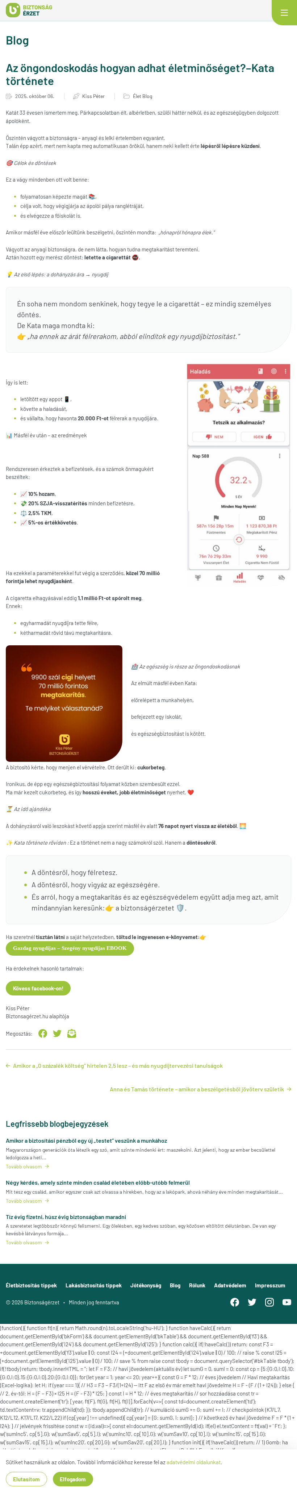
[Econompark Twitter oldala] (252, 1302)
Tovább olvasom (24, 1166)
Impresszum (270, 1285)
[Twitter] (57, 1033)
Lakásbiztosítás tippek (94, 1285)
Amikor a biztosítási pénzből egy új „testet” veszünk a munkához (86, 1140)
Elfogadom (73, 1479)
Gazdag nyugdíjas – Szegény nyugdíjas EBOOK (70, 948)
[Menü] (284, 12)
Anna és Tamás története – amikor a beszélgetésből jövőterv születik (197, 1089)
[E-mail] (71, 1033)
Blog (175, 1285)
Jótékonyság (145, 1285)
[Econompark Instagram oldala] (269, 1302)
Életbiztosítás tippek (31, 1285)
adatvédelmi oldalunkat (194, 1462)
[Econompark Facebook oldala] (234, 1302)
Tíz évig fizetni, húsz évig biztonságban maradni (66, 1216)
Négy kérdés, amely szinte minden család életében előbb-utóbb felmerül (98, 1182)
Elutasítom (26, 1479)
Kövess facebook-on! (38, 988)
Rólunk (197, 1285)
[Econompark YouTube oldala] (287, 1302)
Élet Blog (142, 96)
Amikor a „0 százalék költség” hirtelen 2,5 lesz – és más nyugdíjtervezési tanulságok (118, 1065)
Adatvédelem (230, 1285)
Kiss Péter (93, 96)
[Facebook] (42, 1033)
